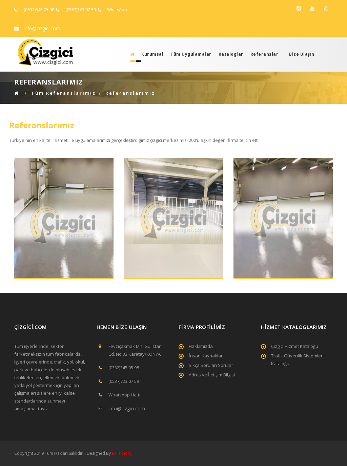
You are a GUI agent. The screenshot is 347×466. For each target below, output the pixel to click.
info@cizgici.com (42, 28)
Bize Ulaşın (301, 54)
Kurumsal (152, 54)
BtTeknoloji (122, 453)
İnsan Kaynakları (206, 356)
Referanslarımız (130, 93)
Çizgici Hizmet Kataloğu (294, 346)
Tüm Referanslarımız (63, 93)
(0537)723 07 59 (80, 10)
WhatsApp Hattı (124, 395)
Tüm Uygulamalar (190, 54)
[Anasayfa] (130, 54)
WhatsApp (117, 10)
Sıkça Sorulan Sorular (211, 365)
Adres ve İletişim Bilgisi (212, 375)
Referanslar (264, 54)
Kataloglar (231, 54)
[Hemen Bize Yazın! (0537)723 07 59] (326, 8)
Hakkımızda (201, 346)
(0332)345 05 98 (39, 10)
